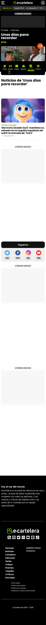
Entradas (10, 577)
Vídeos (9, 564)
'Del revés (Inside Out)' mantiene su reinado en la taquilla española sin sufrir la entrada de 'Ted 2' (22, 130)
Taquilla (9, 571)
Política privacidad (18, 585)
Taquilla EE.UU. (19, 8)
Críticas (9, 574)
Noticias (9, 551)
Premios (9, 567)
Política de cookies (18, 588)
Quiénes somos (33, 548)
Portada (4, 30)
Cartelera (10, 554)
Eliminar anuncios (24, 14)
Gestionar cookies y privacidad (23, 591)
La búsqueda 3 (32, 8)
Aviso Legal (15, 583)
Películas (15, 30)
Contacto (30, 551)
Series (8, 561)
